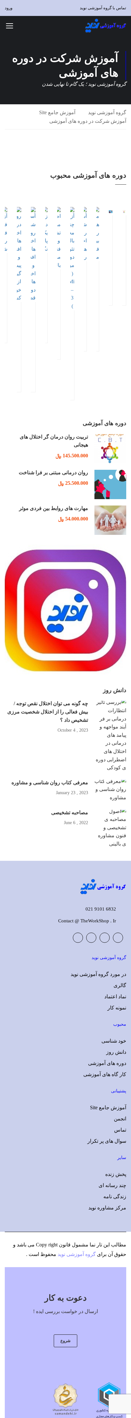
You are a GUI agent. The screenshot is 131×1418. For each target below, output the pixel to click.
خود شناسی (113, 1041)
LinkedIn (91, 938)
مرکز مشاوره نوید (107, 1207)
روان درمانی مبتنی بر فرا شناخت (53, 472)
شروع (65, 1340)
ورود (8, 7)
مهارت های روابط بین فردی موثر (53, 508)
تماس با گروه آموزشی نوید (103, 7)
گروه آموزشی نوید (107, 112)
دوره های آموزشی (107, 1063)
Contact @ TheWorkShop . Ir (87, 920)
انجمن (120, 1118)
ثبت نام (110, 211)
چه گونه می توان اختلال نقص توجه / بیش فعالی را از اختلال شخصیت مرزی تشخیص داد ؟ (47, 711)
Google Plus (105, 938)
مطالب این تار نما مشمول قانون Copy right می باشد (71, 1244)
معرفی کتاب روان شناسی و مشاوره (49, 782)
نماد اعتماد (115, 996)
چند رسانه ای (112, 1185)
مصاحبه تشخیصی (69, 812)
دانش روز (116, 1052)
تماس (120, 1130)
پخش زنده (115, 1174)
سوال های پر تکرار (106, 1141)
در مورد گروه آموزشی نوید (98, 974)
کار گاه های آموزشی (104, 1074)
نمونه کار (116, 1007)
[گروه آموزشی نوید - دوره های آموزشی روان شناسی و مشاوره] (105, 25)
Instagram (78, 938)
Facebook (118, 938)
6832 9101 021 (101, 909)
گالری (120, 985)
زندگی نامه (114, 1196)
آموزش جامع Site (57, 112)
